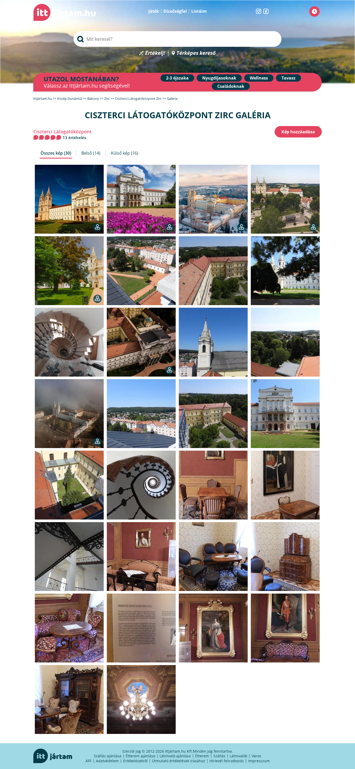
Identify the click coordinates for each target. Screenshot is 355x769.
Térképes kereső (196, 53)
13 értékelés (74, 137)
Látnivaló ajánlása (175, 755)
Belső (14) (90, 153)
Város (256, 755)
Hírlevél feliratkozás (226, 760)
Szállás (219, 755)
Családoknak (230, 86)
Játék (153, 11)
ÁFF (88, 760)
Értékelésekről (135, 760)
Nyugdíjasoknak (219, 78)
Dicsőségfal (175, 11)
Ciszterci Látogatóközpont (62, 132)
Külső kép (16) (124, 153)
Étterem (202, 755)
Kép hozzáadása (298, 132)
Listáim (199, 11)
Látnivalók (238, 755)
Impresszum (259, 760)
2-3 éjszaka (177, 78)
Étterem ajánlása (140, 755)
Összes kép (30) (56, 153)
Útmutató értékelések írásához (178, 760)
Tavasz (288, 78)
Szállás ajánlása (107, 755)
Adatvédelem (107, 760)
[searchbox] (177, 39)
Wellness (259, 78)
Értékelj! (155, 53)
